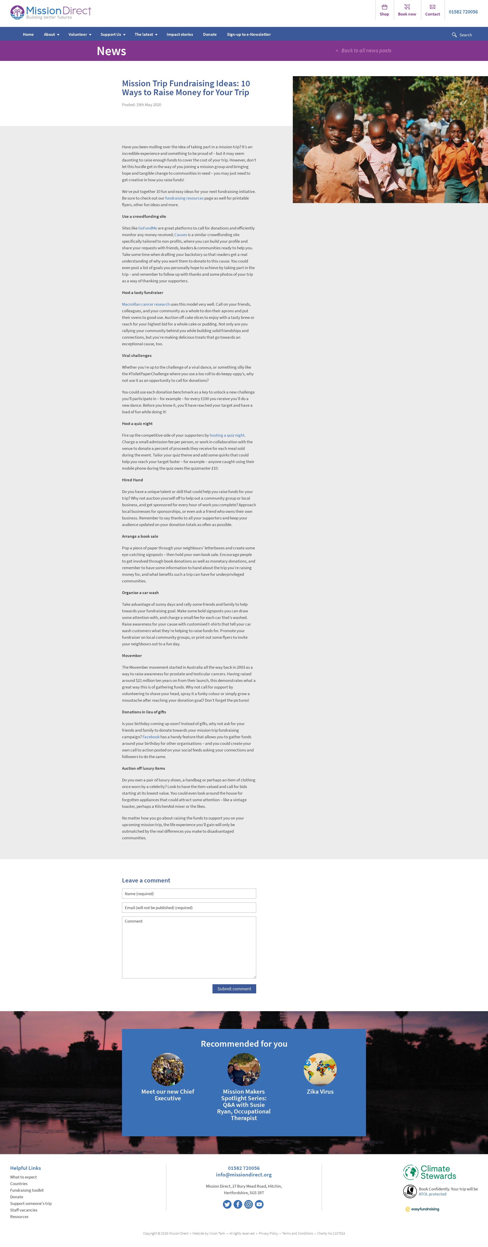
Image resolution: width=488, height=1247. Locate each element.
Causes (180, 235)
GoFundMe (147, 228)
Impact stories (180, 34)
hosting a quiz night (227, 435)
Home (28, 34)
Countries (18, 1184)
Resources (19, 1217)
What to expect (23, 1177)
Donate (210, 34)
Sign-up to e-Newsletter (249, 34)
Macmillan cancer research (146, 304)
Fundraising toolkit (27, 1190)
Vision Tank (217, 1233)
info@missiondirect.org (244, 1174)
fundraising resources (184, 198)
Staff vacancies (23, 1210)
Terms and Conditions (297, 1233)
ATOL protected (432, 1194)
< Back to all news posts (363, 50)
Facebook (151, 737)
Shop (384, 14)
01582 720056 (463, 11)
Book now (407, 14)
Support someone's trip (31, 1203)
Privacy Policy (268, 1233)
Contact (432, 14)
